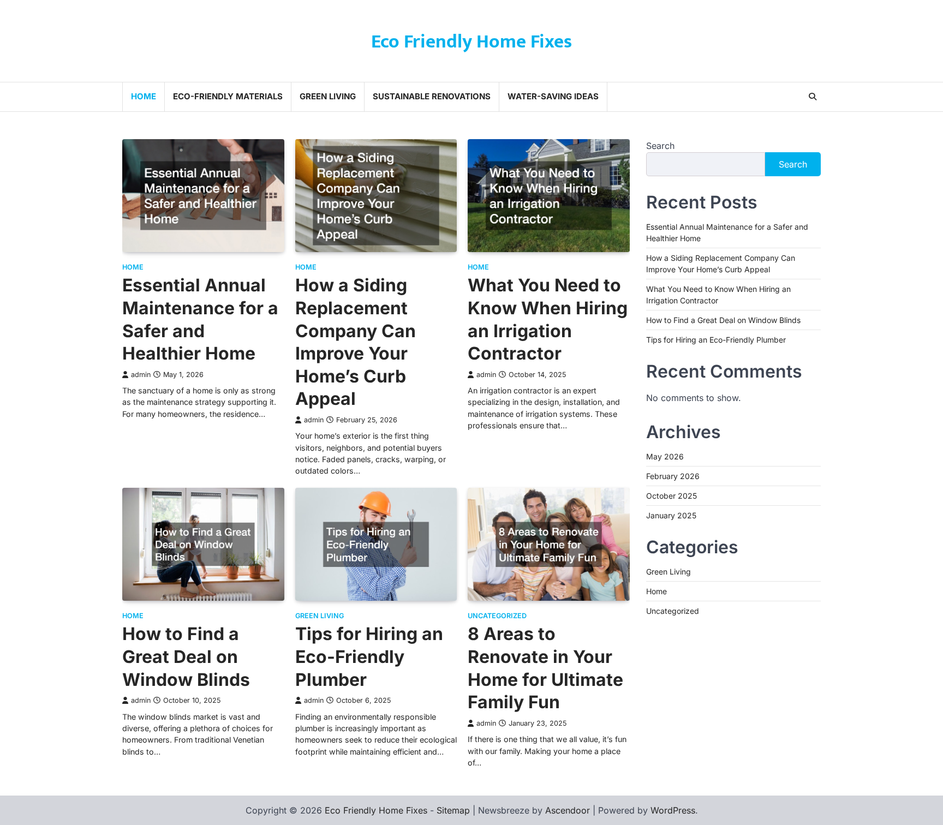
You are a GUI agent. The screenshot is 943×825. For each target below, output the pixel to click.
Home (143, 96)
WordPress (672, 810)
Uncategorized (497, 616)
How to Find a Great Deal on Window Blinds (186, 656)
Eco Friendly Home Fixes (471, 42)
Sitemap (453, 810)
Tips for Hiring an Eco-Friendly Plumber (369, 656)
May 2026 (665, 456)
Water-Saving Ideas (553, 96)
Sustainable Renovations (432, 96)
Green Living (328, 96)
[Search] (812, 96)
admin (141, 374)
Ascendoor (567, 810)
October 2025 (671, 495)
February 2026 (673, 475)
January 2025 (671, 514)
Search (660, 145)
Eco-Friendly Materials (228, 96)
